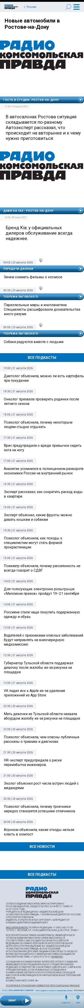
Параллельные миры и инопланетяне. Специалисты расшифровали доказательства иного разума (42, 309)
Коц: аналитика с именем (21, 990)
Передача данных (18, 268)
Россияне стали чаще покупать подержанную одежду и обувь (42, 614)
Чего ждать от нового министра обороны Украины (60, 991)
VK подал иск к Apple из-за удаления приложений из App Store (34, 693)
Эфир (78, 1003)
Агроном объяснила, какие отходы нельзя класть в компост (39, 832)
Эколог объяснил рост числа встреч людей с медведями (41, 785)
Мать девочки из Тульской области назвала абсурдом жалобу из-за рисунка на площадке (42, 716)
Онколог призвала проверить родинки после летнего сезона (41, 401)
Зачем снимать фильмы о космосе (33, 277)
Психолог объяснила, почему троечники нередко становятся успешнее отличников (39, 808)
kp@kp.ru (57, 957)
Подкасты (66, 1003)
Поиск (68, 7)
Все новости (42, 846)
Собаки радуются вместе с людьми (33, 342)
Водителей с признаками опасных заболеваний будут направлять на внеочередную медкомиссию (43, 640)
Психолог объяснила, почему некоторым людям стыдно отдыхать (38, 424)
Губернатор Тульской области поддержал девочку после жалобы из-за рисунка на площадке (38, 667)
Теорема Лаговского (20, 296)
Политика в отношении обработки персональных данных (43, 985)
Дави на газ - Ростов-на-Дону (28, 210)
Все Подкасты (42, 357)
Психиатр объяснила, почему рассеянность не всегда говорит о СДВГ (42, 568)
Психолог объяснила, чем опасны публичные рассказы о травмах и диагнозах (41, 739)
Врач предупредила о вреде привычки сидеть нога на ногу (43, 447)
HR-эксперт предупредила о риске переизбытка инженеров (33, 762)
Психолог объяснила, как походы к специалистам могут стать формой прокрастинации (33, 542)
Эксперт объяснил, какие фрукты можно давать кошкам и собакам (38, 517)
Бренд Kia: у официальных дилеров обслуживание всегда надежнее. (39, 233)
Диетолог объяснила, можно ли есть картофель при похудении (44, 378)
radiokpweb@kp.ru (17, 927)
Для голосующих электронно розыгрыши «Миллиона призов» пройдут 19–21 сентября (41, 591)
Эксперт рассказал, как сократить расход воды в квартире (43, 494)
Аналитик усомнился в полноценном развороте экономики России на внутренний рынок (44, 471)
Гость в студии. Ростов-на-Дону (31, 99)
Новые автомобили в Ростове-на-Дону (32, 24)
